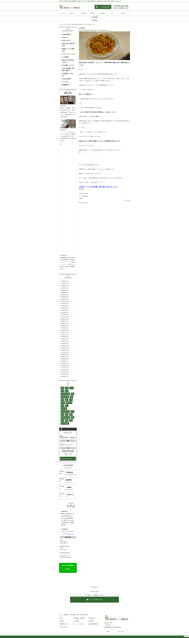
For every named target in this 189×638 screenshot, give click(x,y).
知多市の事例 (64, 408)
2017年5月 (64, 372)
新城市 (66, 399)
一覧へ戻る (127, 200)
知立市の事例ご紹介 (65, 411)
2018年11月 (64, 350)
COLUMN (70, 503)
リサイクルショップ (68, 54)
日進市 (71, 399)
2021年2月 (64, 314)
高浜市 (71, 420)
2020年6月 (64, 325)
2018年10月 (64, 352)
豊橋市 (72, 417)
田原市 (66, 405)
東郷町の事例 (69, 402)
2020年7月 (64, 323)
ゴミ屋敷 (65, 57)
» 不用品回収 (91, 618)
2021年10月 (64, 310)
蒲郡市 (62, 414)
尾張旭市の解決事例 (65, 393)
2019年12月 (64, 328)
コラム (81, 196)
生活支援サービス (67, 65)
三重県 (62, 387)
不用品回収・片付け (68, 73)
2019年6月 (64, 334)
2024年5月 (64, 292)
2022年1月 (64, 308)
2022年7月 (64, 299)
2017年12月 (64, 365)
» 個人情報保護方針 (93, 624)
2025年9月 (64, 286)
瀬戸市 (62, 405)
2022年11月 (64, 297)
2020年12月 (64, 319)
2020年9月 (64, 321)
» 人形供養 (76, 621)
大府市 (62, 390)
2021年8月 (64, 312)
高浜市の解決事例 (65, 423)
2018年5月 (64, 361)
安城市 (66, 390)
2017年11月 (64, 367)
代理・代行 (65, 40)
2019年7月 (64, 332)
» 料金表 (61, 621)
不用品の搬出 (66, 34)
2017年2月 (64, 376)
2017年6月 (64, 370)
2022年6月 (64, 301)
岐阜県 (72, 393)
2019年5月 (64, 336)
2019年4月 (64, 339)
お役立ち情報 (66, 78)
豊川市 (71, 414)
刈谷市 (81, 198)
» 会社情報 (90, 621)
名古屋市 (71, 387)
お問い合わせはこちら (69, 458)
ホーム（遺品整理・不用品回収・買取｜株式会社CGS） (74, 614)
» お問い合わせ (63, 627)
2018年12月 (64, 347)
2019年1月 (64, 345)
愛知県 (62, 399)
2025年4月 (64, 288)
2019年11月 (64, 330)
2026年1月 (64, 283)
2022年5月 (64, 303)
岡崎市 (71, 396)
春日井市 (63, 402)
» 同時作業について (64, 624)
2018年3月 (64, 363)
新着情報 (85, 196)
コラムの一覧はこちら (68, 534)
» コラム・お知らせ (78, 624)
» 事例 (60, 618)
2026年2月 (64, 281)
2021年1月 (64, 316)
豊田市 (62, 420)
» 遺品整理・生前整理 (79, 618)
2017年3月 (64, 374)
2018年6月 (64, 359)
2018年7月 (64, 356)
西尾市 (66, 414)
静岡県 (66, 420)
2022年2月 (64, 305)
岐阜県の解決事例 (65, 396)
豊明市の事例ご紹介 (65, 417)
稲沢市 (72, 411)
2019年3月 (64, 341)
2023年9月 (64, 294)
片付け (64, 37)
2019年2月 (64, 343)
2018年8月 (64, 354)
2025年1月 (64, 290)
